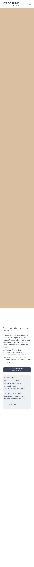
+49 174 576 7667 (14, 393)
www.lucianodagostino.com (14, 399)
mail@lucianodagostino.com (15, 396)
